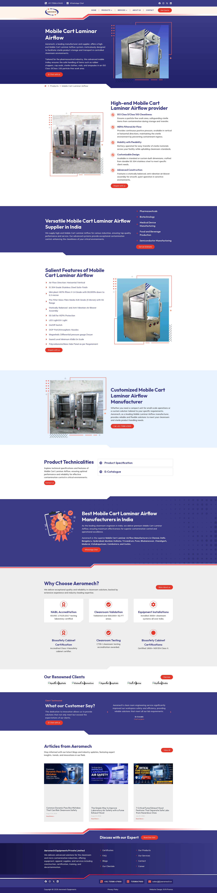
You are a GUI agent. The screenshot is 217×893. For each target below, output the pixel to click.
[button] (107, 712)
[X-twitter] (167, 3)
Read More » (50, 816)
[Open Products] (111, 10)
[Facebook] (159, 3)
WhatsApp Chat (91, 550)
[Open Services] (126, 10)
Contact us (49, 483)
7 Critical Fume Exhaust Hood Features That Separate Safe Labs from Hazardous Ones (152, 810)
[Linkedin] (170, 3)
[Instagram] (163, 3)
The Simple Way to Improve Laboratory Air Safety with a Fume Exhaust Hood (107, 810)
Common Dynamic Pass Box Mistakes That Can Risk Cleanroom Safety (63, 809)
